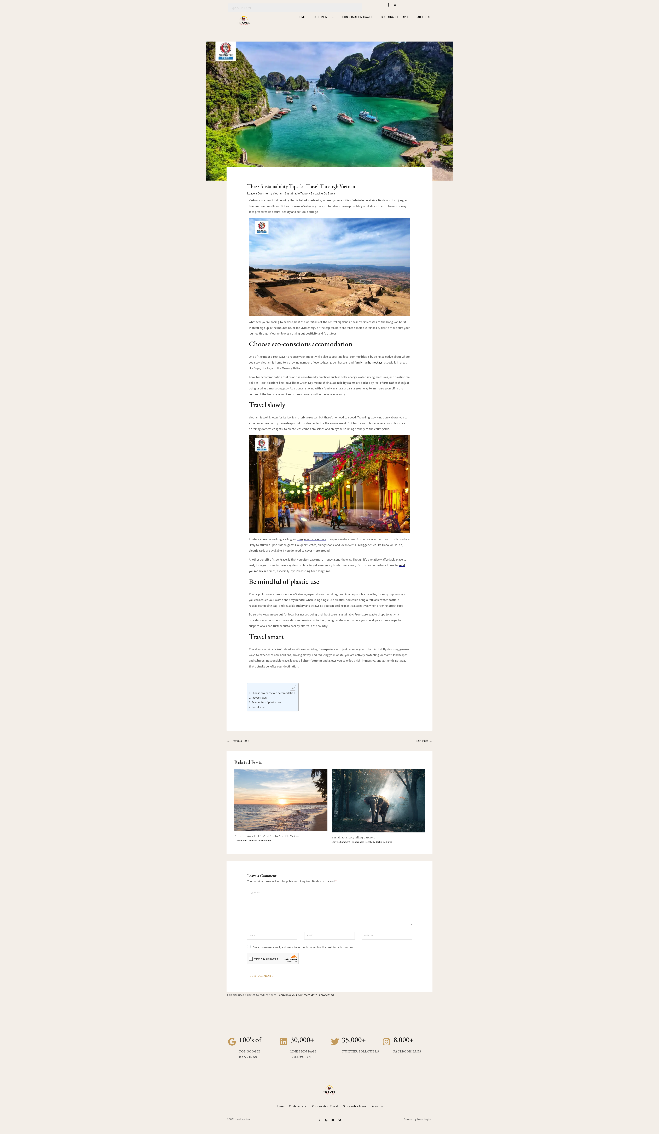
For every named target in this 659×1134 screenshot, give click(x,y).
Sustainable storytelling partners (353, 837)
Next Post (423, 741)
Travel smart (259, 707)
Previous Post (238, 741)
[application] (305, 1106)
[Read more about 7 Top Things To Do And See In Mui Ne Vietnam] (280, 800)
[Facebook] (326, 1120)
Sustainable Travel (395, 17)
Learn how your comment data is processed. (306, 995)
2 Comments (240, 840)
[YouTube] (333, 1120)
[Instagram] (319, 1120)
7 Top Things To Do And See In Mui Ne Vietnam (267, 836)
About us (423, 17)
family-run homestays (368, 362)
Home (301, 17)
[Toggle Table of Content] (291, 688)
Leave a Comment (258, 193)
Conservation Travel (357, 17)
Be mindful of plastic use (266, 702)
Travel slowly (259, 697)
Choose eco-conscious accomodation (273, 693)
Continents (322, 17)
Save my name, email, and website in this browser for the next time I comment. (304, 947)
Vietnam (278, 193)
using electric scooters (311, 539)
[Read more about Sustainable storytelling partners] (378, 800)
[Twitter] (339, 1120)
